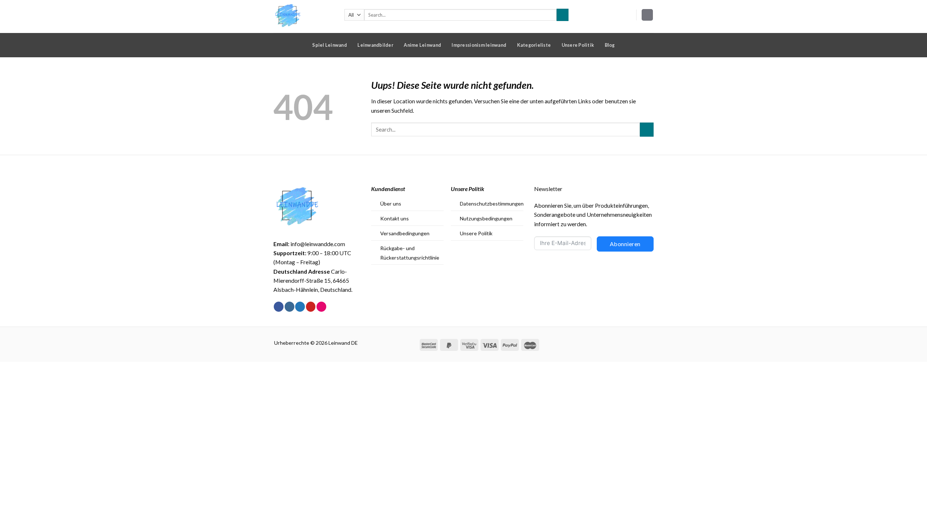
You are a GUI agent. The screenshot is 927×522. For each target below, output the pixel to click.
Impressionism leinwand (479, 45)
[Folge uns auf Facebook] (279, 307)
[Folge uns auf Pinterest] (311, 307)
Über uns (390, 203)
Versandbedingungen (404, 233)
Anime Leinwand (422, 45)
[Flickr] (321, 307)
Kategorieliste (534, 45)
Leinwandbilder (375, 45)
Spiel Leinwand (329, 45)
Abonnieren (625, 243)
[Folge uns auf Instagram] (289, 307)
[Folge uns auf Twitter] (300, 307)
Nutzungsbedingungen (486, 218)
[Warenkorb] (647, 15)
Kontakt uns (394, 218)
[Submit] (563, 15)
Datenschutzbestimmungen (492, 203)
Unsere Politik (578, 45)
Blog (610, 45)
